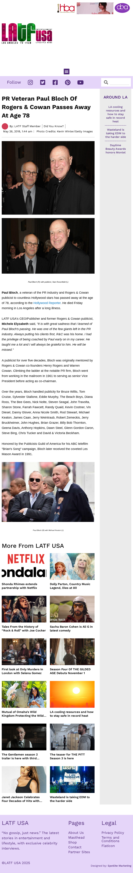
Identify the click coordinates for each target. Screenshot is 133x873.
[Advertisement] (94, 40)
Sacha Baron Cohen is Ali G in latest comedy (71, 628)
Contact (74, 847)
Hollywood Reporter (47, 303)
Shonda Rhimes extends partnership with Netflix (19, 586)
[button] (66, 71)
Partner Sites (79, 852)
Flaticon (108, 846)
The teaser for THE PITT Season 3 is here (67, 756)
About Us (76, 833)
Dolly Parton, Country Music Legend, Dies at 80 (70, 586)
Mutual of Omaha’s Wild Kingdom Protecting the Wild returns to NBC (23, 714)
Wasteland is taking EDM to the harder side (70, 799)
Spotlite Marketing (119, 865)
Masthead (76, 837)
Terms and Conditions (110, 839)
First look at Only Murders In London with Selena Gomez (22, 671)
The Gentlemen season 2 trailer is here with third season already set (20, 756)
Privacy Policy (112, 833)
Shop (72, 842)
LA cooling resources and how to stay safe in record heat (72, 713)
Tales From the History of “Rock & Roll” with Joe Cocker (24, 628)
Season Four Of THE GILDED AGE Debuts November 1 (70, 671)
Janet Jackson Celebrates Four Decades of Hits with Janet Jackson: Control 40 (21, 799)
